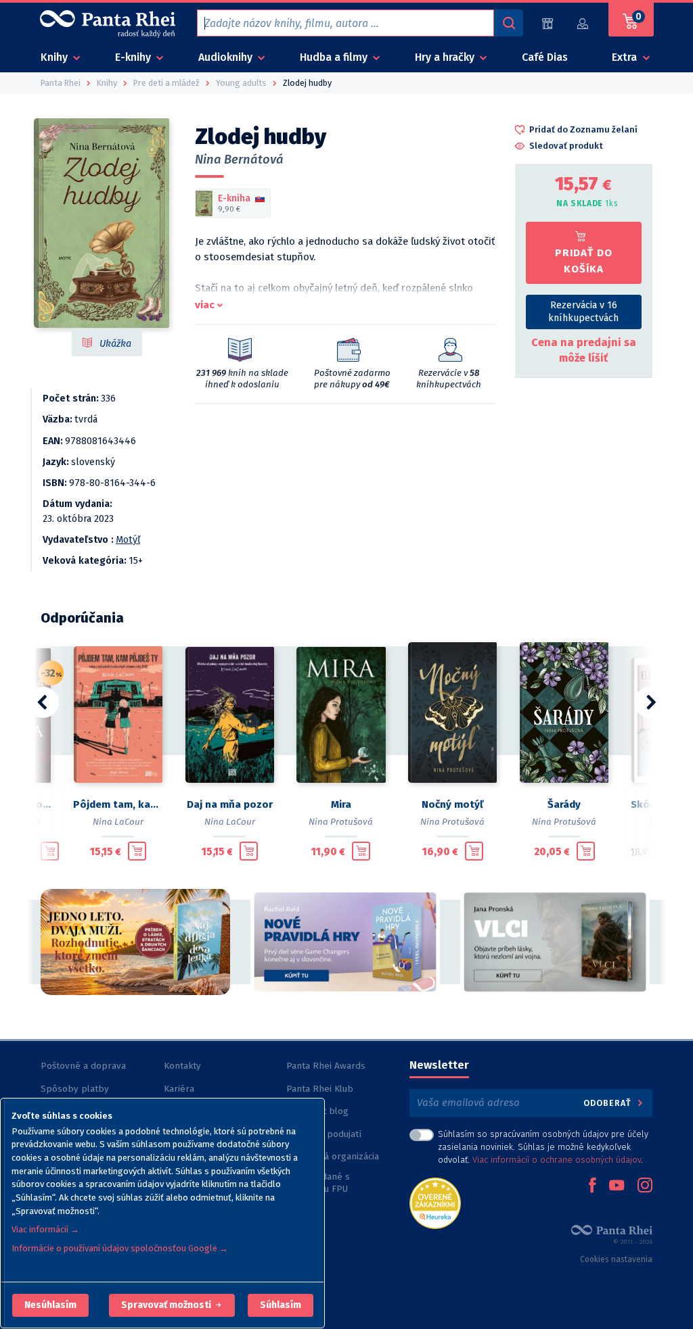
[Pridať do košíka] (50, 851)
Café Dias (545, 57)
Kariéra (179, 1088)
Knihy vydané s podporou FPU (318, 1182)
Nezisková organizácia (332, 1156)
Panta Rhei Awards (325, 1065)
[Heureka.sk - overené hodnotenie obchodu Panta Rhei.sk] (435, 1202)
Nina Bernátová (239, 159)
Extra (626, 57)
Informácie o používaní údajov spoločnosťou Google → (120, 1248)
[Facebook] (592, 1186)
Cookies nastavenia (616, 1259)
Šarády (564, 804)
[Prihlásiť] (583, 23)
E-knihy (134, 57)
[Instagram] (645, 1186)
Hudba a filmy (335, 57)
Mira (341, 804)
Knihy (55, 57)
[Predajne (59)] (547, 23)
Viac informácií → (45, 1229)
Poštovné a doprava (83, 1065)
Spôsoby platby (75, 1088)
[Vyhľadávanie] (508, 23)
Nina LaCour (118, 821)
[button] (50, 1305)
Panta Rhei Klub (319, 1088)
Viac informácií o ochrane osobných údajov (556, 1160)
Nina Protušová (341, 821)
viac (205, 305)
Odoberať (608, 1103)
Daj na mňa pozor (230, 804)
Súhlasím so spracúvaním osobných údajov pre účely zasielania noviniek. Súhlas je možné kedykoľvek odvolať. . (543, 1147)
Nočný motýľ (453, 804)
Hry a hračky (446, 57)
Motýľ (128, 540)
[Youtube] (616, 1186)
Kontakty (182, 1065)
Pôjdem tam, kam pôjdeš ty (118, 804)
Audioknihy (226, 57)
